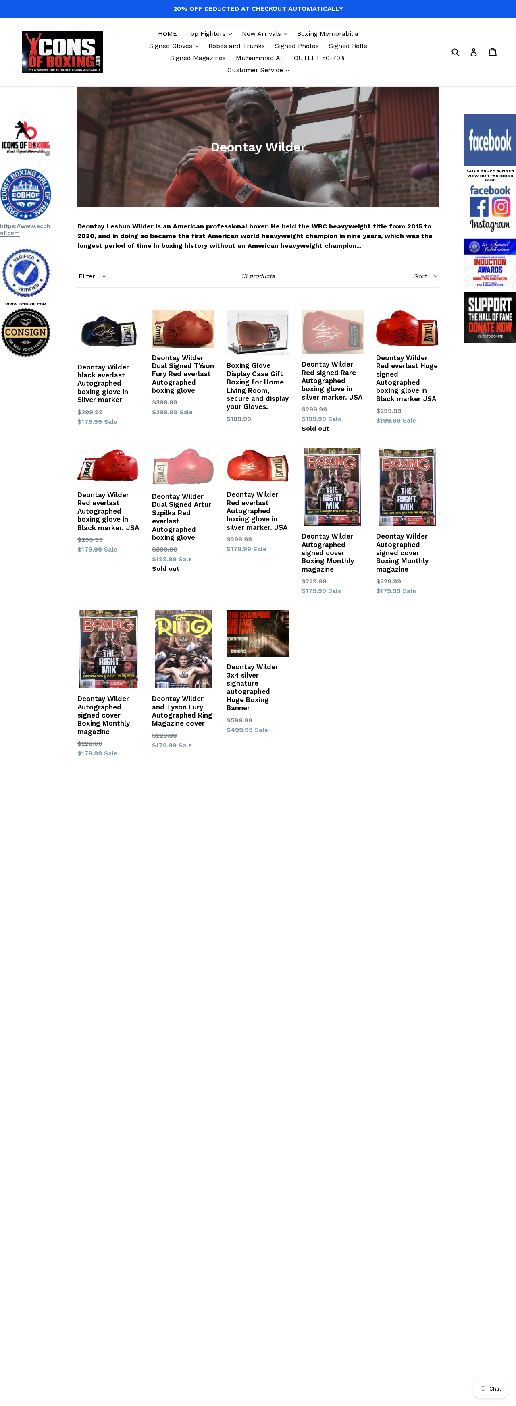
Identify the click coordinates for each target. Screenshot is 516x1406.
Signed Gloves (175, 45)
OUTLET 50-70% (320, 58)
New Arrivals (266, 33)
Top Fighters (211, 33)
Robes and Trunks (236, 46)
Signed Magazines (198, 58)
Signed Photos (297, 46)
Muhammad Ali (260, 58)
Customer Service (260, 70)
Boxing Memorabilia (327, 33)
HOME (167, 33)
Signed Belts (348, 46)
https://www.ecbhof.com (25, 229)
